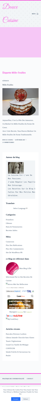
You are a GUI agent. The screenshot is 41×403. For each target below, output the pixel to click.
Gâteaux (5, 81)
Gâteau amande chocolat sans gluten (20, 338)
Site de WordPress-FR (14, 252)
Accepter (15, 399)
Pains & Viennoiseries (14, 227)
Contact (30, 378)
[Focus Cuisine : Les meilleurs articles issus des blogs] (14, 315)
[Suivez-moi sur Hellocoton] (17, 284)
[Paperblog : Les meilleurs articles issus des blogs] (26, 291)
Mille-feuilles (7, 85)
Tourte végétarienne (13, 341)
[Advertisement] (20, 42)
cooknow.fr (29, 312)
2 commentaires (8, 142)
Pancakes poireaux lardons (16, 334)
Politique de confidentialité (13, 378)
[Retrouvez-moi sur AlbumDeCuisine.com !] (33, 291)
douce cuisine (14, 287)
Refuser (26, 399)
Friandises (10, 220)
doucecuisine (20, 312)
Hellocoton (21, 287)
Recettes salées (11, 230)
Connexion (10, 242)
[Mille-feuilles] (20, 101)
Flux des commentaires (15, 249)
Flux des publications (14, 245)
